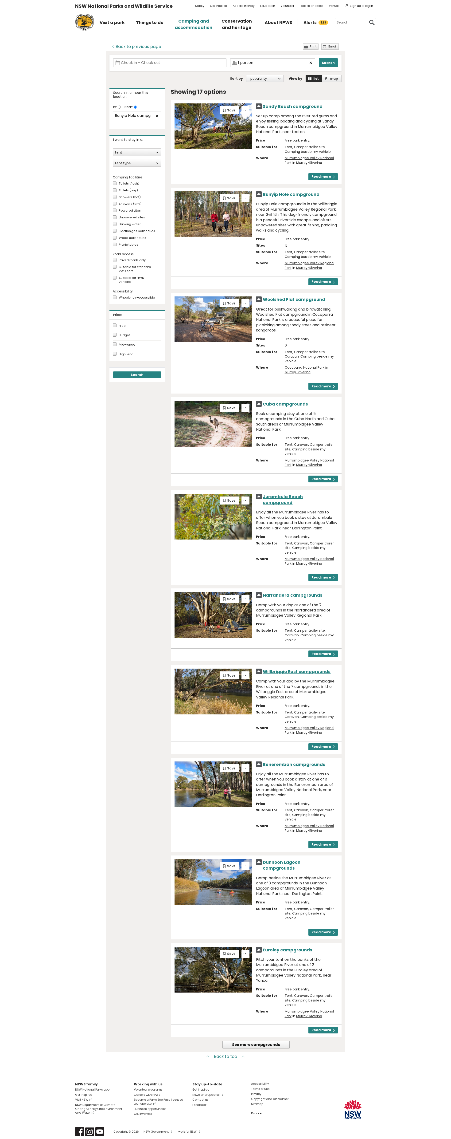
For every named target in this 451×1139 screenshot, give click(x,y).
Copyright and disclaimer (269, 1099)
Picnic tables (128, 245)
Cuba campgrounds (285, 404)
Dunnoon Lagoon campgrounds (281, 865)
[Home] (84, 22)
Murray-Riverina (309, 162)
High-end (126, 354)
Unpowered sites (132, 218)
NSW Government (156, 1132)
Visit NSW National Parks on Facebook (79, 1131)
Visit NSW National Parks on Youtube (99, 1131)
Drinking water (130, 224)
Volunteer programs (148, 1090)
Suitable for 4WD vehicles (131, 280)
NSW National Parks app (92, 1090)
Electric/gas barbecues (137, 231)
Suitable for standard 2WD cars (135, 269)
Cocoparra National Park (304, 367)
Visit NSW (81, 1100)
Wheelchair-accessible (137, 298)
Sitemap (257, 1104)
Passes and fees (311, 6)
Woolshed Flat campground (294, 299)
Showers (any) (130, 204)
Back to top (225, 1056)
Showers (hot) (130, 197)
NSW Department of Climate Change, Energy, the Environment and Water (98, 1109)
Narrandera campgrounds (292, 595)
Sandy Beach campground (293, 106)
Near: (129, 107)
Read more (321, 176)
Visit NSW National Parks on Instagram (89, 1131)
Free (122, 326)
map (334, 78)
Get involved (143, 1114)
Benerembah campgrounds (294, 764)
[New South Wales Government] (353, 1109)
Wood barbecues (132, 238)
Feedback (199, 1105)
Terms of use (260, 1089)
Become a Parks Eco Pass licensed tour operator (158, 1102)
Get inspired (218, 6)
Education (267, 6)
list (316, 78)
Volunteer (287, 6)
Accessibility (260, 1084)
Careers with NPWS (147, 1095)
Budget (124, 335)
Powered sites (130, 211)
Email (332, 46)
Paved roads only (132, 260)
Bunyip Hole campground (291, 194)
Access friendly (244, 6)
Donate (256, 1113)
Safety (199, 6)
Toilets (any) (128, 191)
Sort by (236, 78)
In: (115, 107)
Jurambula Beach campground (283, 499)
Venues (334, 6)
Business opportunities (150, 1109)
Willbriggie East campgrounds (296, 671)
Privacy (256, 1094)
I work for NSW (187, 1132)
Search (328, 62)
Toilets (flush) (129, 184)
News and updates (206, 1095)
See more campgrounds (256, 1044)
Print (313, 46)
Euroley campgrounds (287, 950)
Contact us (200, 1100)
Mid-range (127, 345)
